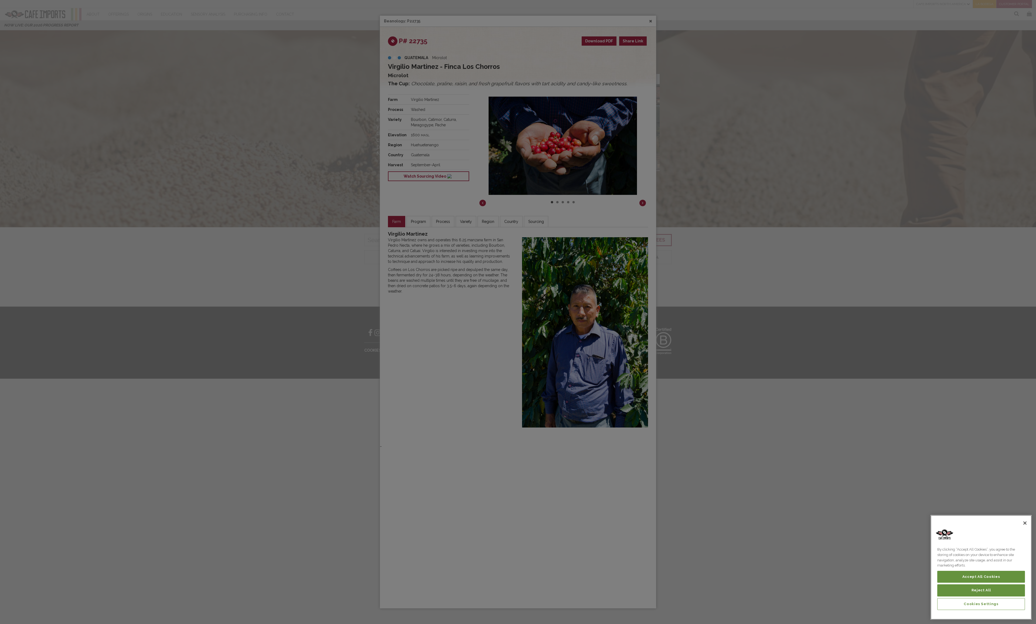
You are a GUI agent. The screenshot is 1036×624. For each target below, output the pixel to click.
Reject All (981, 590)
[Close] (1025, 523)
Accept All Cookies (981, 577)
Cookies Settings (981, 604)
